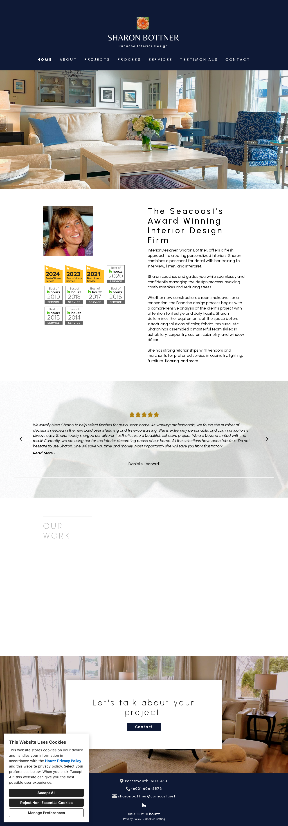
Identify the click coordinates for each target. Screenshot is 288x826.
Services (160, 59)
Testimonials (199, 59)
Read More (43, 453)
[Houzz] (144, 805)
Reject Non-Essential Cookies (46, 802)
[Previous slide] (6, 129)
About (68, 59)
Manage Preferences (46, 812)
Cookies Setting (155, 819)
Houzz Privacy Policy (63, 761)
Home (45, 59)
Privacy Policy (132, 819)
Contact (238, 59)
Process (129, 59)
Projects (97, 59)
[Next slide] (281, 129)
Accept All (46, 792)
